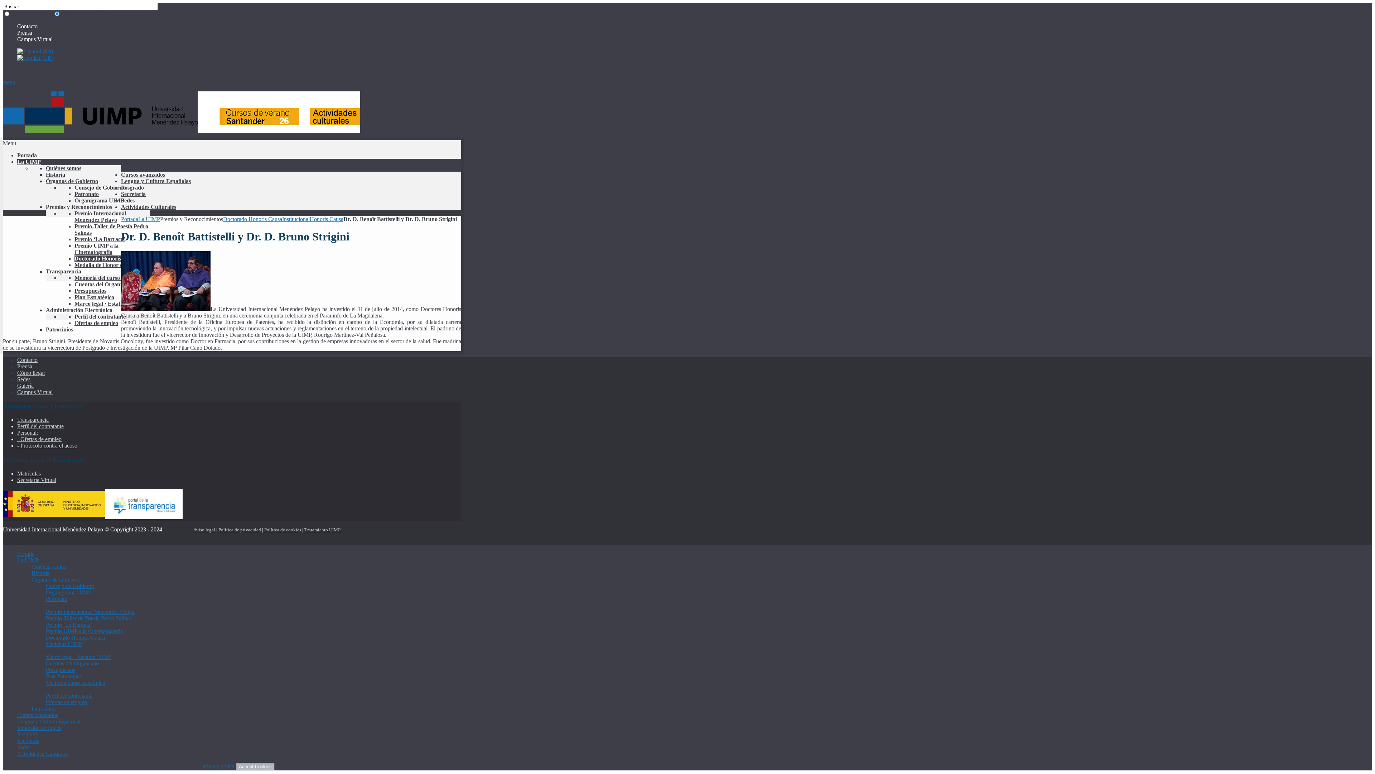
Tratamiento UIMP (322, 529)
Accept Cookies (255, 766)
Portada (129, 219)
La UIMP (149, 219)
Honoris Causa (326, 219)
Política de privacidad (239, 529)
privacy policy (218, 766)
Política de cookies (282, 529)
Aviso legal (204, 529)
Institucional (296, 219)
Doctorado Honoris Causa (252, 219)
